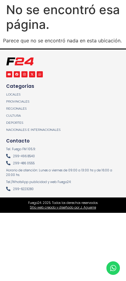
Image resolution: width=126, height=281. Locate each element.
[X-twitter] (32, 74)
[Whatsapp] (40, 74)
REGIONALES (16, 109)
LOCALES (13, 94)
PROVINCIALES (17, 101)
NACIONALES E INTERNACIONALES (33, 130)
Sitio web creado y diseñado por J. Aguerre (63, 207)
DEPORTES (14, 123)
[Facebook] (17, 74)
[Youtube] (9, 74)
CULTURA (13, 116)
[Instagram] (24, 74)
